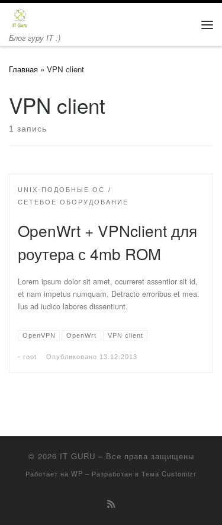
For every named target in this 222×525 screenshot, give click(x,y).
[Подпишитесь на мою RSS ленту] (111, 504)
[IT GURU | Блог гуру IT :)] (20, 16)
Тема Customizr (169, 473)
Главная (23, 69)
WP (77, 473)
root (30, 356)
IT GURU (77, 456)
